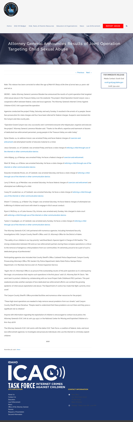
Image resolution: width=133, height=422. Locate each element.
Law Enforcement (14, 402)
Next (88, 73)
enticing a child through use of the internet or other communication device (37, 215)
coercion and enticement (73, 157)
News (18, 349)
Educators (11, 399)
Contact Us (12, 397)
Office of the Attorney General (18, 407)
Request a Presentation (16, 412)
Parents (10, 409)
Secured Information (15, 414)
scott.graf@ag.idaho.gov (114, 82)
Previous (80, 73)
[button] (126, 26)
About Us (11, 394)
